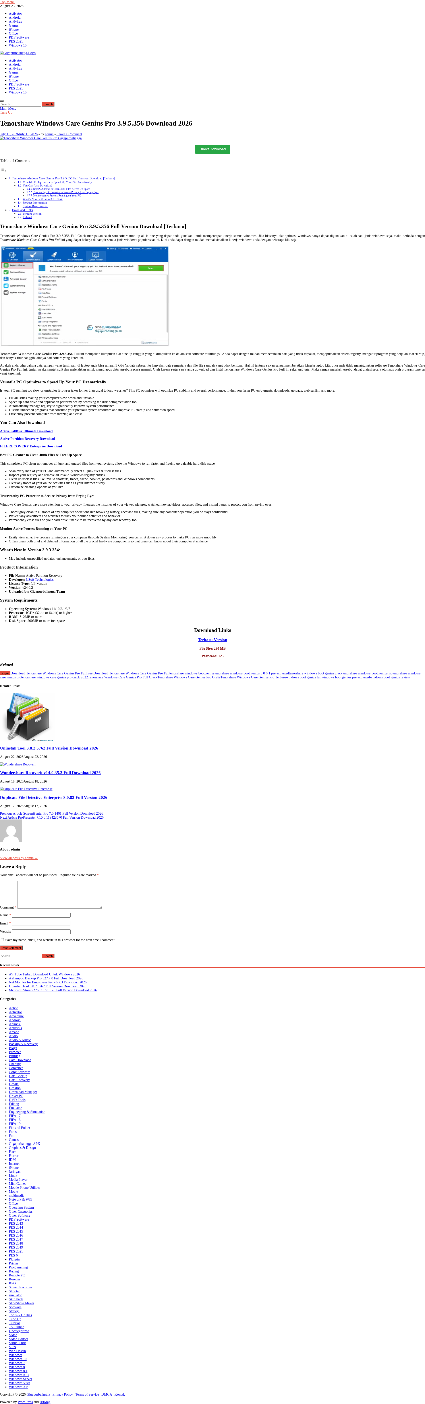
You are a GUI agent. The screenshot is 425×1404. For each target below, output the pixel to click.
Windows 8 (17, 1367)
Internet (14, 1163)
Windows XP (18, 1387)
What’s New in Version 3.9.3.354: (43, 199)
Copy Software (19, 1072)
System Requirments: (35, 206)
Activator (15, 13)
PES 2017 (16, 1239)
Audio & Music (20, 1040)
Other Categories (21, 1211)
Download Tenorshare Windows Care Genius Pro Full (48, 673)
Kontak (119, 1394)
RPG (12, 1283)
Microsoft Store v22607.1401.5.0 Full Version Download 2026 (53, 990)
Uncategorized (19, 1331)
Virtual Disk (17, 1343)
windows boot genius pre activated (345, 677)
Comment (8, 907)
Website (5, 931)
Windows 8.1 (18, 1371)
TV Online (16, 1327)
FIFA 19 (15, 1124)
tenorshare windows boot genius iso (367, 673)
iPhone (14, 29)
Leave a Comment (69, 134)
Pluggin (14, 1259)
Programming (18, 1267)
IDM (12, 1159)
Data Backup (18, 1076)
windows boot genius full (303, 677)
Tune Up (6, 112)
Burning (14, 1056)
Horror (13, 1155)
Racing (14, 1271)
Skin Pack (16, 1299)
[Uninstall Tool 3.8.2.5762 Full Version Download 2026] (27, 739)
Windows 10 (18, 45)
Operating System (21, 1207)
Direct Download (212, 149)
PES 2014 (16, 1227)
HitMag (45, 1402)
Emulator (15, 1108)
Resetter (14, 1279)
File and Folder (19, 1128)
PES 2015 (16, 1231)
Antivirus (15, 21)
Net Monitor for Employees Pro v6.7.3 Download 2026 (48, 982)
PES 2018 (16, 1243)
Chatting (15, 1064)
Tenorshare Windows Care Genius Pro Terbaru (253, 677)
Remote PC (17, 1275)
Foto (12, 1136)
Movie (13, 1191)
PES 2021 (16, 41)
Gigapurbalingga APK (24, 1144)
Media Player (18, 1179)
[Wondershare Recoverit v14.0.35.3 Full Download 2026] (18, 764)
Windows (15, 1355)
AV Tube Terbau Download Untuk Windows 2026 (44, 974)
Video (13, 1335)
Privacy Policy (62, 1394)
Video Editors (18, 1339)
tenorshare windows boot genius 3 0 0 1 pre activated (251, 673)
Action (13, 1008)
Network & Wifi (20, 1199)
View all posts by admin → (19, 858)
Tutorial (14, 1323)
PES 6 (13, 1255)
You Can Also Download (37, 185)
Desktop (15, 1088)
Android (15, 17)
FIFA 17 (15, 1116)
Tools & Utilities (20, 1315)
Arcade (14, 1032)
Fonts (13, 1132)
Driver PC (16, 1096)
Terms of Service (87, 1394)
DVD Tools (17, 1100)
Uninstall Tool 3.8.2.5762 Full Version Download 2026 (49, 748)
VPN (12, 1347)
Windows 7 (17, 1363)
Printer (13, 1263)
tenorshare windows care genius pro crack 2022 (54, 677)
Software (15, 1307)
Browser (15, 1052)
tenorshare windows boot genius (191, 673)
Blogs (13, 1048)
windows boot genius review (390, 677)
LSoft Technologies (40, 579)
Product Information (35, 202)
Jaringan (15, 1171)
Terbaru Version (32, 213)
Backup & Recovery (23, 1044)
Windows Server (20, 1379)
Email (5, 923)
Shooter (14, 1291)
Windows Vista (19, 1383)
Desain (14, 1084)
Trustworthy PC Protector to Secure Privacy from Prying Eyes (66, 192)
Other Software (19, 1215)
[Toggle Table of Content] (3, 171)
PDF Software (19, 37)
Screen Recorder (20, 1287)
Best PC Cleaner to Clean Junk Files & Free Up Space (61, 189)
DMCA (106, 1394)
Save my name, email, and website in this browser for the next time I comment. (60, 940)
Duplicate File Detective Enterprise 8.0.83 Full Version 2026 (53, 797)
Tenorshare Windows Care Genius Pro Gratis (188, 677)
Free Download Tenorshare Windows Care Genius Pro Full (127, 673)
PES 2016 (16, 1235)
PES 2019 (16, 1247)
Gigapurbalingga (38, 1394)
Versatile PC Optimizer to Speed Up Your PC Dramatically (57, 182)
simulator (15, 1295)
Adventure (16, 1016)
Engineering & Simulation (27, 1112)
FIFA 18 (15, 1120)
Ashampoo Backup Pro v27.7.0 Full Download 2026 (46, 978)
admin (49, 134)
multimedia (16, 1195)
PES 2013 (16, 1223)
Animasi (15, 1024)
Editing (14, 1104)
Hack (12, 1151)
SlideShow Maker (21, 1303)
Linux (13, 1175)
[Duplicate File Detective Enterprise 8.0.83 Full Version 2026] (26, 789)
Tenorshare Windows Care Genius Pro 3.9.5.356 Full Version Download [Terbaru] (63, 178)
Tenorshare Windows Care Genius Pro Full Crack (122, 677)
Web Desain (17, 1351)
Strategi (14, 1311)
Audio (13, 1036)
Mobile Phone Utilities (24, 1187)
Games (14, 25)
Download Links (22, 210)
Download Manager (23, 1092)
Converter (16, 1068)
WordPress (25, 1402)
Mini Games (17, 1183)
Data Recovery (19, 1080)
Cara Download (20, 1060)
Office (13, 33)
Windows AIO (19, 1375)
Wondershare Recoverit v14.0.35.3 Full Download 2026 (50, 772)
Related (27, 217)
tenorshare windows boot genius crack (315, 673)
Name (5, 915)
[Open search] (2, 101)
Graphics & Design (22, 1148)
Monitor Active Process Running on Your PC (57, 195)
